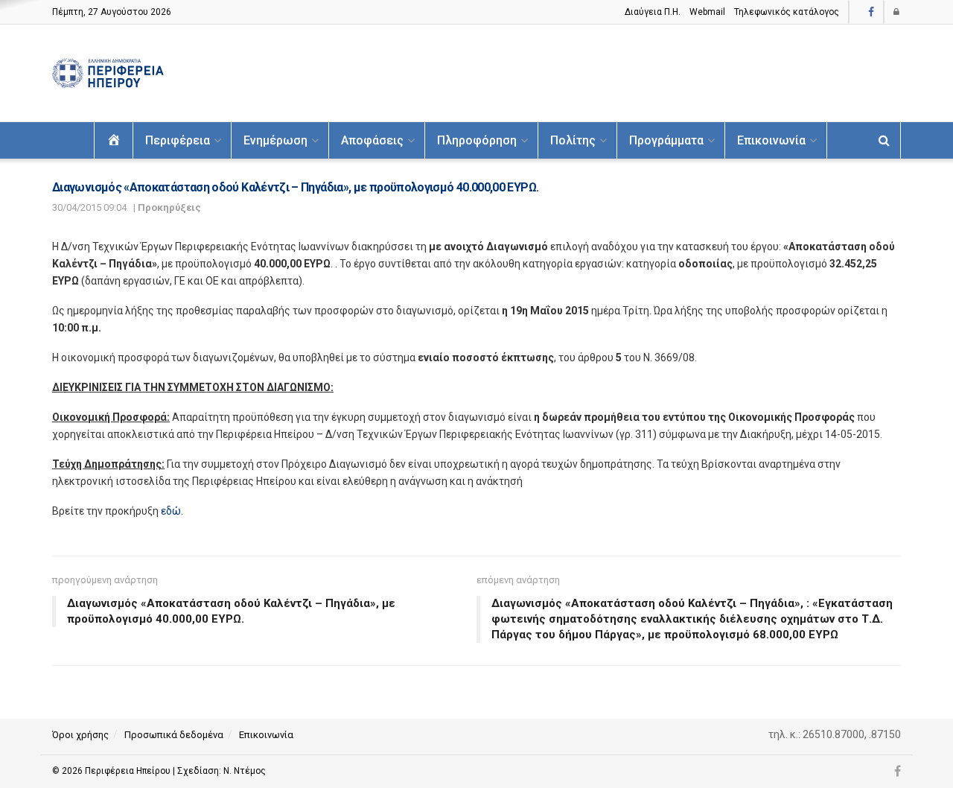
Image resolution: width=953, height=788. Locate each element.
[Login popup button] (897, 12)
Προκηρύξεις (169, 207)
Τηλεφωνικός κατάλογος (786, 12)
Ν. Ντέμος (244, 771)
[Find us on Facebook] (871, 12)
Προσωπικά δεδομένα (173, 734)
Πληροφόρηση (477, 140)
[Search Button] (884, 140)
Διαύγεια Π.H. (653, 12)
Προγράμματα (666, 140)
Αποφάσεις (372, 140)
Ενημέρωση (275, 140)
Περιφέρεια (177, 140)
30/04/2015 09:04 (89, 207)
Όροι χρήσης (80, 734)
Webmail (707, 12)
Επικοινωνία (771, 140)
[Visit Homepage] (108, 73)
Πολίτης (573, 140)
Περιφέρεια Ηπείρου (129, 771)
